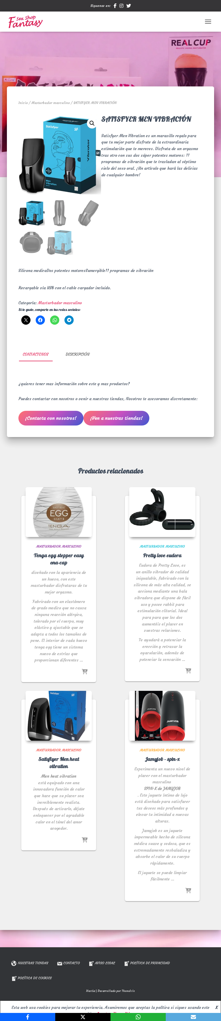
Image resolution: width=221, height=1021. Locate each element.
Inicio (23, 103)
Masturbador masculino (50, 103)
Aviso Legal (105, 963)
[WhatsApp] (138, 1017)
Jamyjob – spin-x (162, 759)
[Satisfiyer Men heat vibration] (59, 716)
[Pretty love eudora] (162, 512)
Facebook (115, 6)
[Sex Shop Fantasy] (27, 21)
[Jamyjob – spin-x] (162, 716)
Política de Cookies (35, 978)
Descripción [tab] (77, 354)
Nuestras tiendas (33, 963)
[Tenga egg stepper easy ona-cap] (59, 512)
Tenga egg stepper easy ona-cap (59, 559)
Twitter (128, 6)
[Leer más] (84, 672)
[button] (92, 123)
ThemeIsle (128, 991)
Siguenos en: (100, 5)
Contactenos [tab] (35, 354)
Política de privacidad (150, 963)
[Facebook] (27, 1017)
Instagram (121, 6)
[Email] (193, 1017)
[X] (82, 1017)
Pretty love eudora (162, 555)
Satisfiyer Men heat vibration (58, 763)
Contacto (71, 963)
